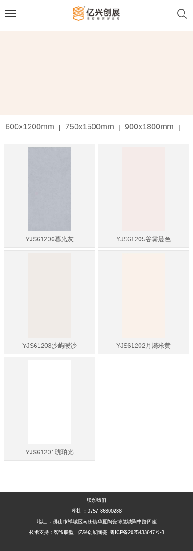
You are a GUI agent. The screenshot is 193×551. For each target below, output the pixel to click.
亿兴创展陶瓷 (92, 532)
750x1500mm (89, 126)
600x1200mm (29, 126)
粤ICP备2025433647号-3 (137, 532)
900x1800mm (149, 126)
